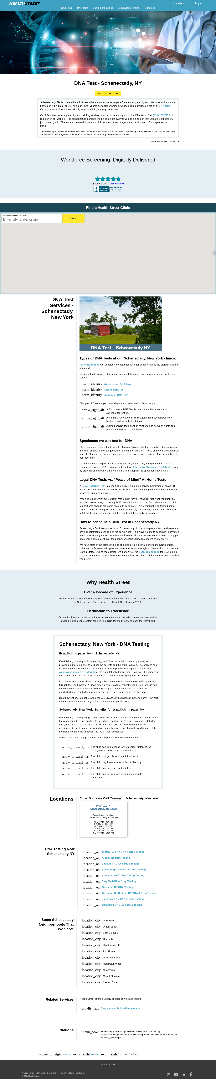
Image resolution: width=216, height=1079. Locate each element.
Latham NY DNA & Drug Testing (120, 863)
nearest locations (149, 552)
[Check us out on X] (169, 1074)
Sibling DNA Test (114, 389)
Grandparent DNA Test (117, 384)
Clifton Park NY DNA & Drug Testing (123, 852)
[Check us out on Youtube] (176, 1074)
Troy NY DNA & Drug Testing (119, 881)
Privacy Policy (28, 1073)
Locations (179, 3)
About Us (106, 1064)
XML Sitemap (50, 1073)
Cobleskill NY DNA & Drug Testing (122, 905)
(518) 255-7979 (161, 115)
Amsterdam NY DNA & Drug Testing (123, 875)
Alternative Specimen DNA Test (151, 467)
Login (198, 3)
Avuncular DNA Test (116, 395)
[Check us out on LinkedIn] (183, 1074)
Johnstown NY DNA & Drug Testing (123, 899)
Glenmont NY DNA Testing (117, 887)
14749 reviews (116, 183)
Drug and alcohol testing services (120, 1008)
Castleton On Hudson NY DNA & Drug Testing (129, 893)
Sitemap (39, 1073)
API (114, 1064)
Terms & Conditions (65, 1073)
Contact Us (80, 1073)
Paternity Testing (89, 364)
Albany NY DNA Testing (116, 858)
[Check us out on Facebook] (191, 1075)
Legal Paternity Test (93, 486)
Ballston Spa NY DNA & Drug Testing (124, 869)
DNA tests (165, 106)
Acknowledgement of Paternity (77, 672)
